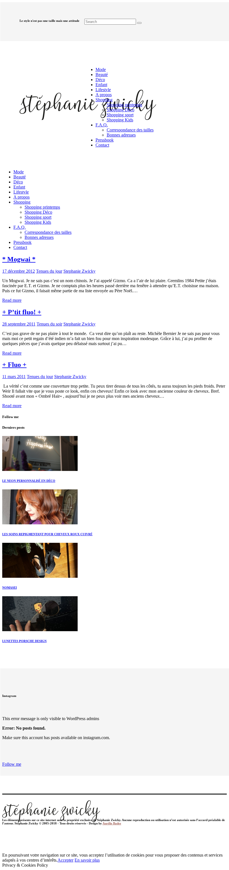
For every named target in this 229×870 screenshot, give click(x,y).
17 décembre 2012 (18, 271)
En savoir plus (87, 860)
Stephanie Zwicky (79, 271)
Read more (12, 300)
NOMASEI (9, 587)
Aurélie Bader (111, 823)
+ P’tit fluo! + (21, 312)
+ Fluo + (14, 364)
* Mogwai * (18, 259)
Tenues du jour (49, 271)
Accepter (65, 860)
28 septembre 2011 (18, 324)
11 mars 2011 (14, 376)
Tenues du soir (49, 324)
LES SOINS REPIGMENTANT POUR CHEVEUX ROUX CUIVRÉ (47, 534)
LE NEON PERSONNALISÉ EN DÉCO (28, 480)
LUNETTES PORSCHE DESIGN (24, 641)
